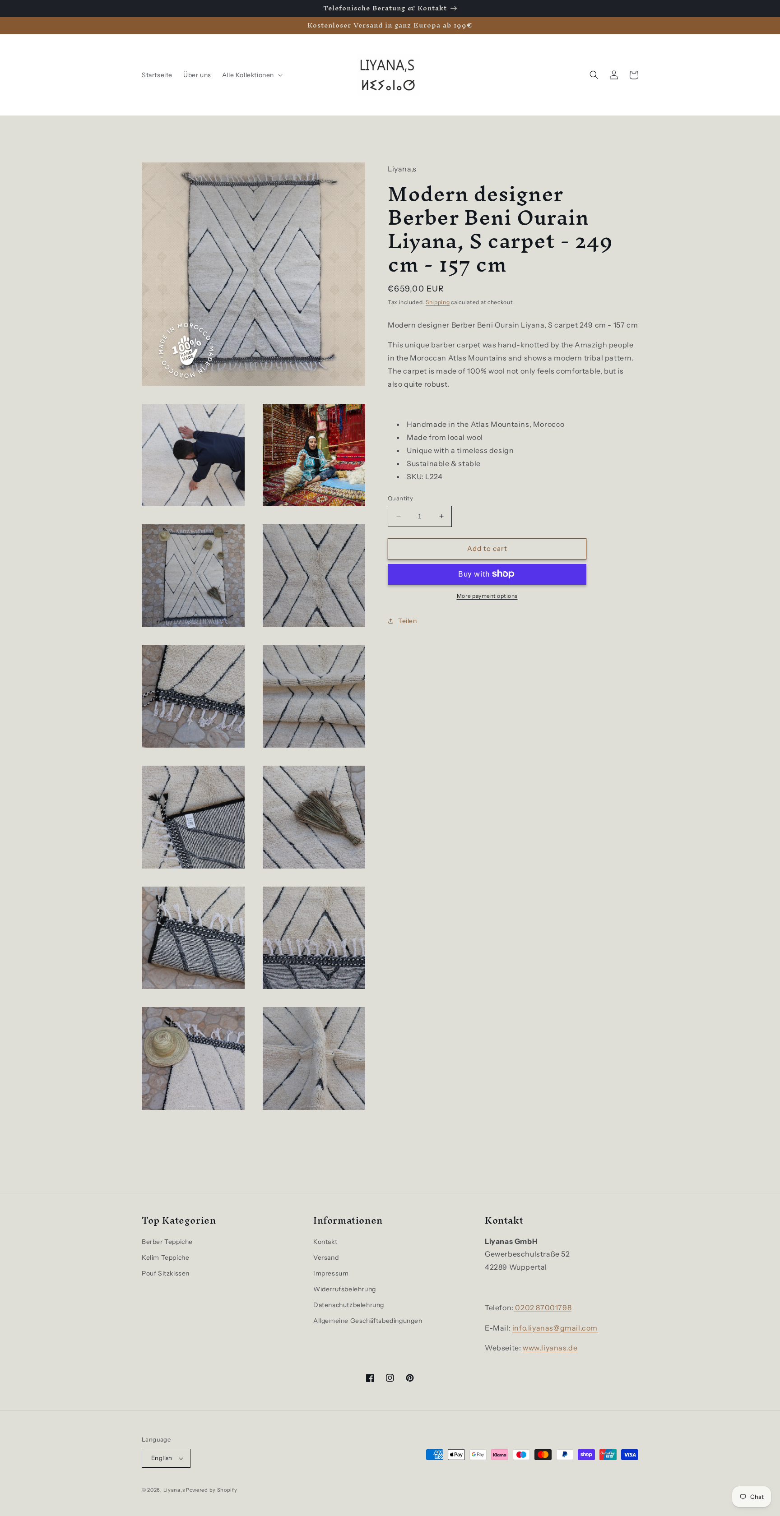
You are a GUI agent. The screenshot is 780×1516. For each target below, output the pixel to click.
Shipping (438, 302)
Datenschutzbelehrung (348, 1305)
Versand (326, 1257)
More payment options (487, 595)
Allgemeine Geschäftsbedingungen (367, 1321)
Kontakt (325, 1242)
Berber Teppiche (167, 1242)
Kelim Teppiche (165, 1257)
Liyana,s (174, 1490)
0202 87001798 (542, 1307)
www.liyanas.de (550, 1347)
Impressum (330, 1273)
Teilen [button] (407, 621)
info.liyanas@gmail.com (555, 1327)
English (161, 1457)
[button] (251, 74)
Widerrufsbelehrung (344, 1289)
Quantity (400, 498)
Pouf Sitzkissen (166, 1273)
